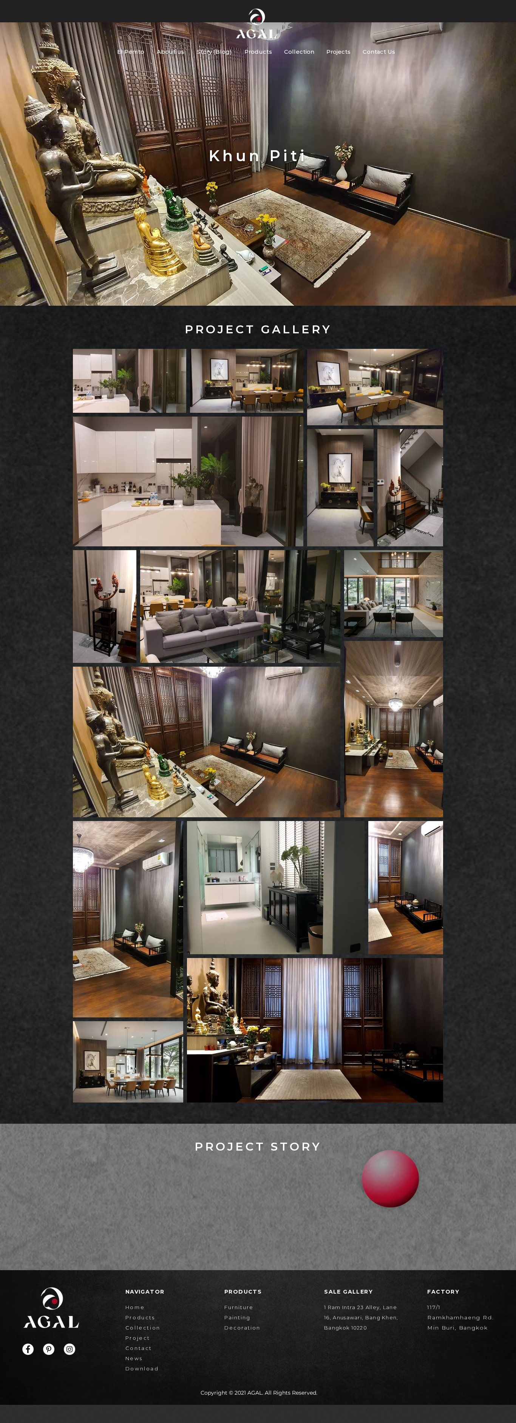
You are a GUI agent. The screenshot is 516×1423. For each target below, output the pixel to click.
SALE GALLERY (348, 1291)
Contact (138, 1348)
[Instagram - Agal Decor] (69, 1349)
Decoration (242, 1328)
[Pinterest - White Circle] (48, 1349)
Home (135, 1307)
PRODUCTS (243, 1291)
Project (137, 1338)
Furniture (238, 1307)
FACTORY (443, 1291)
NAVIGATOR (145, 1291)
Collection (143, 1328)
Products (140, 1317)
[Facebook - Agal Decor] (28, 1349)
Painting (237, 1317)
